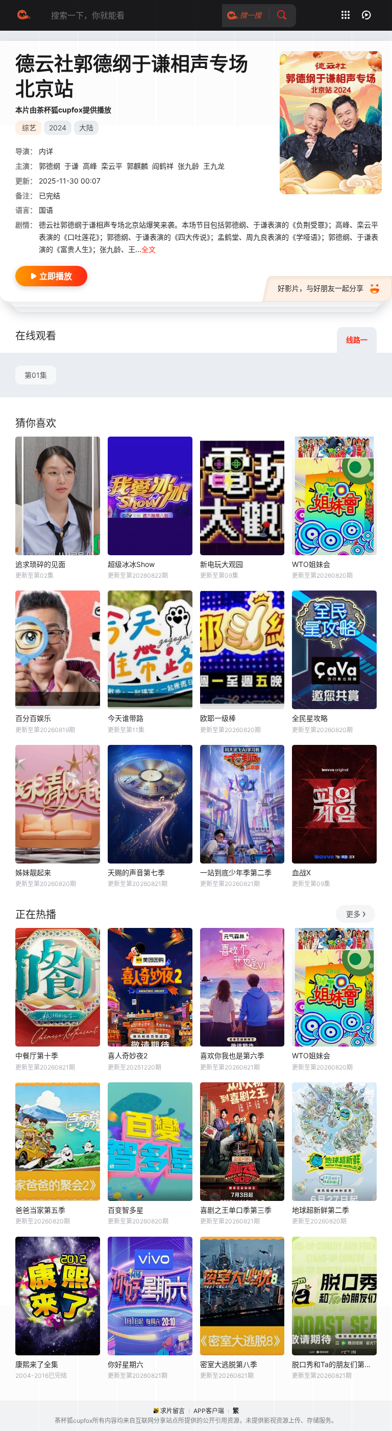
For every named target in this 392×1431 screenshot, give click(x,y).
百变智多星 (125, 1210)
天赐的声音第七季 (136, 872)
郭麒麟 (137, 166)
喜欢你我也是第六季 (232, 1055)
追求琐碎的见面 (40, 564)
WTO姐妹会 (311, 564)
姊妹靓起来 (33, 872)
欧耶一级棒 (218, 718)
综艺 (29, 127)
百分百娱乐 (33, 718)
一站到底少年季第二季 (236, 872)
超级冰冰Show (131, 564)
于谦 (71, 166)
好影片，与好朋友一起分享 (320, 288)
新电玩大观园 (221, 564)
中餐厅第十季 (36, 1055)
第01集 (35, 375)
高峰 (90, 166)
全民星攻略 (310, 718)
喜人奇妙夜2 (128, 1055)
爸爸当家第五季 (40, 1210)
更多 (353, 914)
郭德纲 (49, 166)
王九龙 (214, 166)
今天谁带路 (125, 718)
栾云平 (111, 166)
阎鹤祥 (163, 166)
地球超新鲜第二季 (320, 1210)
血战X (301, 872)
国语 (46, 210)
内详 (46, 151)
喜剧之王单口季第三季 (236, 1210)
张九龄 (188, 166)
